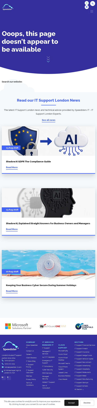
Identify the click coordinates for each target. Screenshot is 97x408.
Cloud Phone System (63, 368)
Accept (71, 403)
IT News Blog (30, 361)
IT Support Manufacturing (84, 379)
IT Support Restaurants (83, 372)
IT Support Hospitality (82, 369)
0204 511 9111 (10, 360)
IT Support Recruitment (83, 362)
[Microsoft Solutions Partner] (17, 326)
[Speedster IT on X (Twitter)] (9, 378)
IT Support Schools (81, 386)
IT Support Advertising (82, 365)
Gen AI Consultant (46, 387)
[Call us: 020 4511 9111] (92, 3)
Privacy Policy (31, 379)
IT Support (46, 348)
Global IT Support (48, 382)
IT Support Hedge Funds (83, 355)
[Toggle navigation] (91, 11)
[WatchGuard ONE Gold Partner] (52, 326)
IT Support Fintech (81, 348)
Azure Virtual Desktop (63, 359)
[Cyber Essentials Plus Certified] (84, 326)
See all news (48, 120)
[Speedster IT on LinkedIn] (4, 378)
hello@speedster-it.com (13, 367)
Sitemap (29, 376)
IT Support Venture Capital (84, 359)
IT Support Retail (80, 376)
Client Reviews (31, 358)
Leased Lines (63, 372)
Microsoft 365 (63, 351)
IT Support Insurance (82, 352)
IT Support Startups (81, 382)
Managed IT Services (46, 352)
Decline (87, 403)
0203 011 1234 (10, 364)
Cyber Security (47, 370)
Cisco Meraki (62, 379)
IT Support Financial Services (85, 345)
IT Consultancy (47, 366)
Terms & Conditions (30, 384)
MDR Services (47, 373)
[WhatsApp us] (87, 3)
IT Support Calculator (29, 371)
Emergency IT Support (47, 362)
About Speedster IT (32, 346)
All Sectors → (79, 389)
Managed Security (45, 378)
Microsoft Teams (64, 363)
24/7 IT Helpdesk (48, 357)
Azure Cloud (62, 354)
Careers (29, 354)
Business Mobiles (64, 376)
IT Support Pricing (29, 366)
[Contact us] (87, 7)
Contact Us (30, 351)
